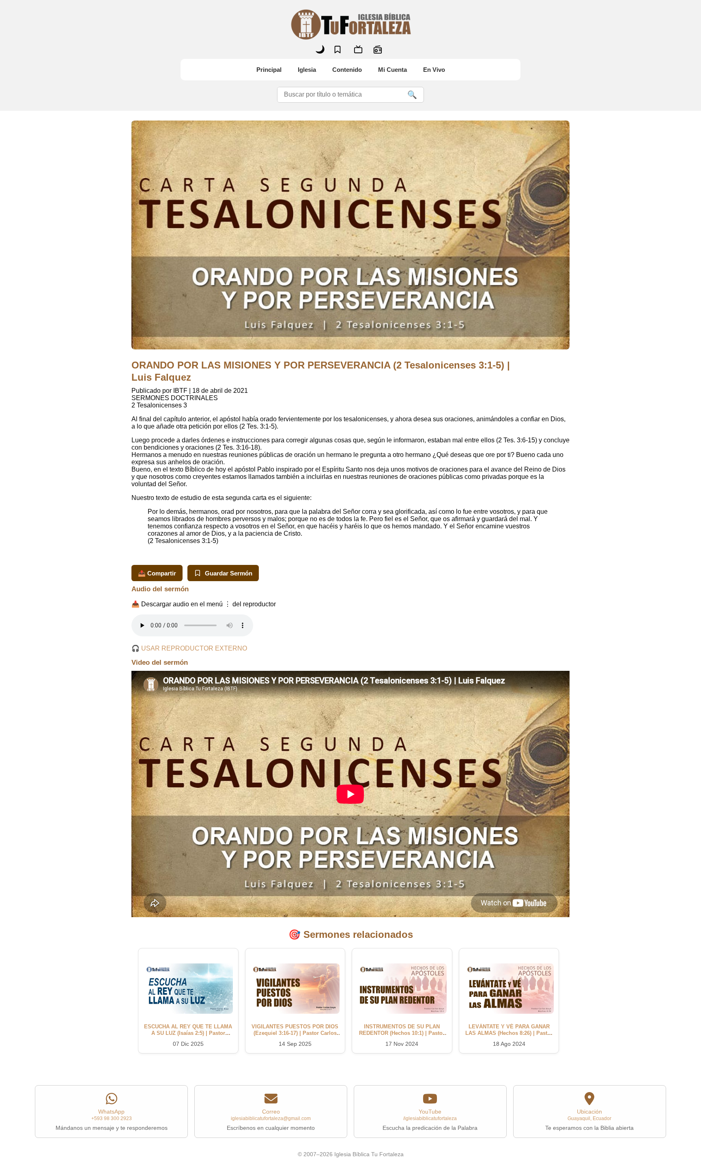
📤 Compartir (157, 573)
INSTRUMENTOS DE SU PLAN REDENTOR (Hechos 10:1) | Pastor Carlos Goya (402, 1033)
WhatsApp (112, 1119)
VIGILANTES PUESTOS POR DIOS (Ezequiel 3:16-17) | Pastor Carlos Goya (295, 1033)
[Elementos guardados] (337, 49)
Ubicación (589, 1119)
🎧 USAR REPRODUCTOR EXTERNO (189, 648)
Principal (269, 69)
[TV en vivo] (358, 49)
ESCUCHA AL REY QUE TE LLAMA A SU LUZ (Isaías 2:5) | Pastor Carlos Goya (188, 1033)
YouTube (430, 1119)
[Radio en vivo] (378, 49)
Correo (271, 1119)
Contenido (347, 69)
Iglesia (307, 69)
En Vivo (434, 69)
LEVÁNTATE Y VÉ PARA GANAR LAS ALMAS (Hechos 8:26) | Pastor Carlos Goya (509, 1033)
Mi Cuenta (392, 69)
